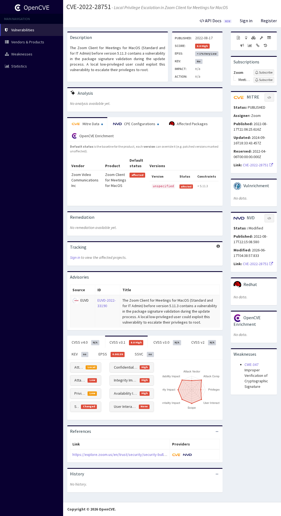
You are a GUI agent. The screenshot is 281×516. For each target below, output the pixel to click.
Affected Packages (192, 123)
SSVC (143, 354)
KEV (79, 354)
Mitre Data (91, 123)
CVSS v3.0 (166, 342)
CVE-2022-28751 (88, 6)
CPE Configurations (139, 123)
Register (269, 20)
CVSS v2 (202, 342)
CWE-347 (251, 364)
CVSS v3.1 (125, 342)
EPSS (111, 354)
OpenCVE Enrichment (96, 135)
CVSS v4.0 (84, 342)
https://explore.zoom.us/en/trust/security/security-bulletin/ (121, 454)
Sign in (246, 20)
